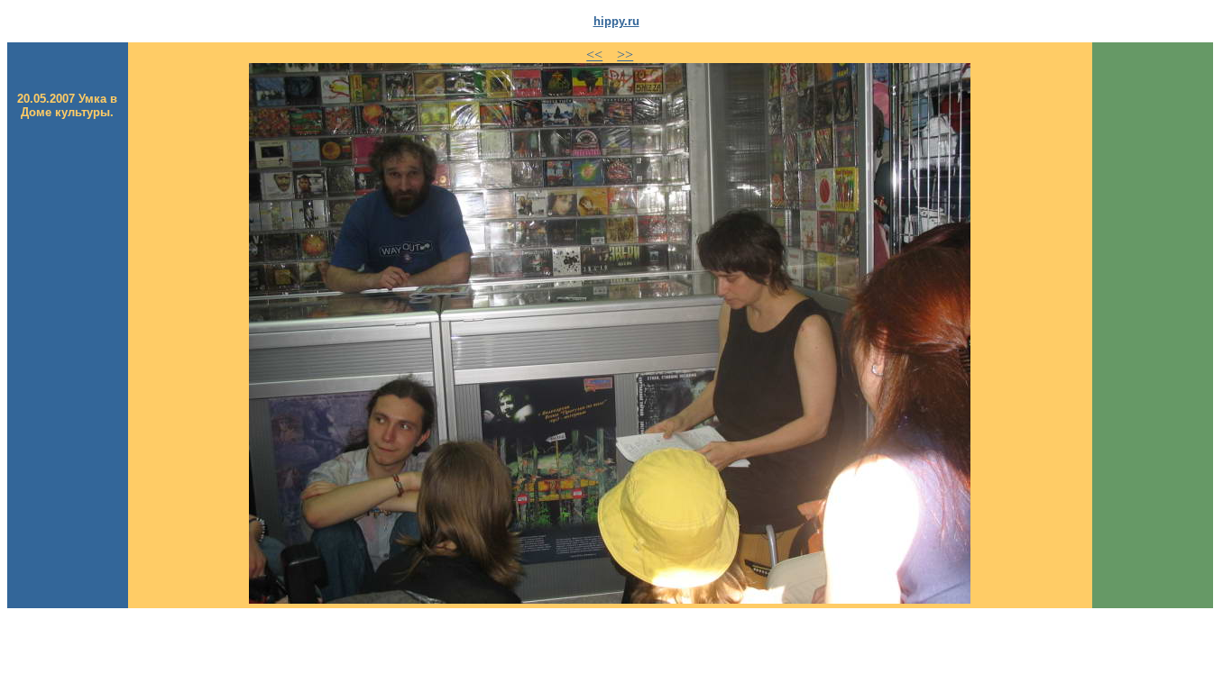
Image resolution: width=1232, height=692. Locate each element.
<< (594, 54)
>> (625, 54)
